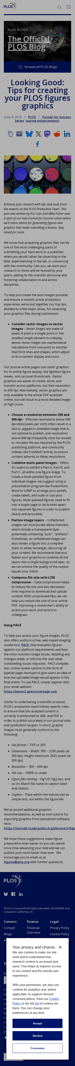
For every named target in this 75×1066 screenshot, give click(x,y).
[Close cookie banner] (60, 947)
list (37, 1003)
